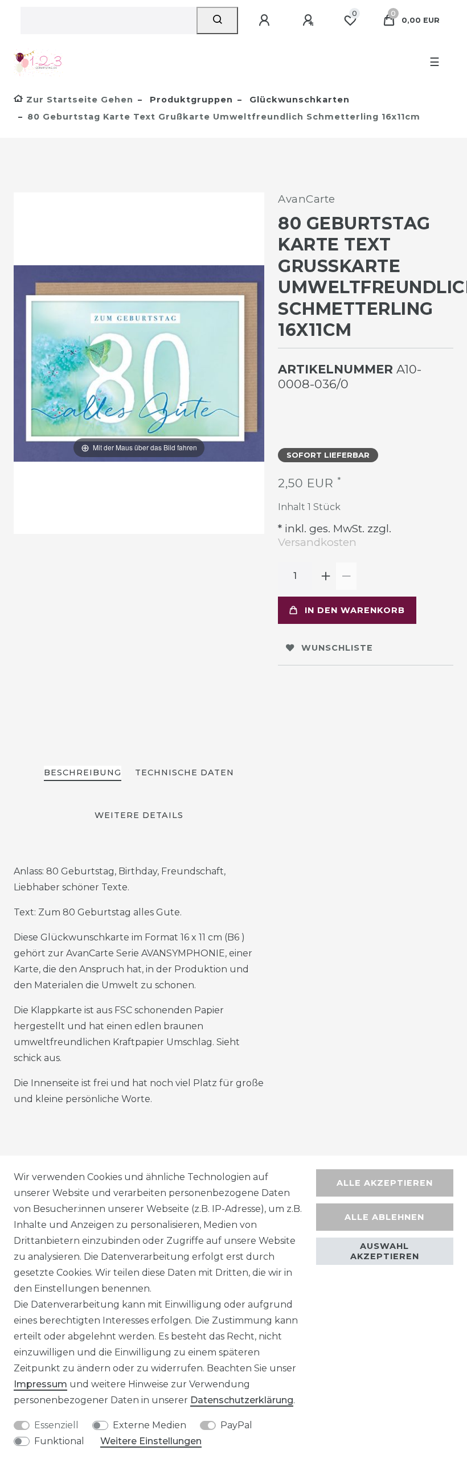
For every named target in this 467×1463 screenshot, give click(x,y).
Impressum (40, 1384)
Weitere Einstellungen (151, 1441)
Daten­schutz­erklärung (241, 1400)
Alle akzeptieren (385, 1183)
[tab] (82, 773)
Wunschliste (337, 648)
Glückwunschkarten (298, 99)
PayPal (236, 1425)
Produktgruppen (190, 99)
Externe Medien (149, 1425)
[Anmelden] (266, 20)
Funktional (59, 1441)
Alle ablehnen (384, 1217)
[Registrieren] (310, 20)
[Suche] (217, 20)
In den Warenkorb (355, 610)
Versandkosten (317, 542)
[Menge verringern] (346, 576)
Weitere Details (139, 815)
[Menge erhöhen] (326, 576)
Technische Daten (184, 772)
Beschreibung (82, 772)
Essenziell (56, 1425)
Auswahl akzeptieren (384, 1251)
